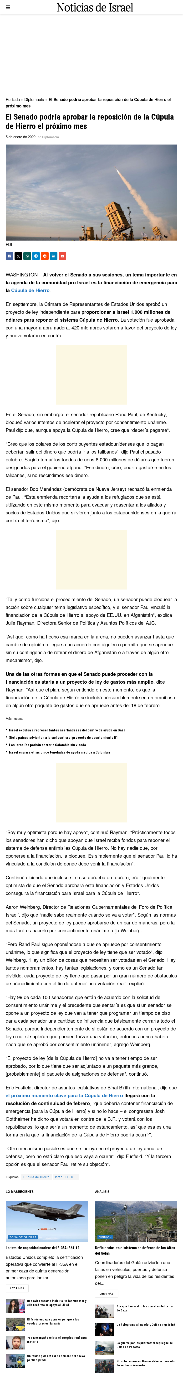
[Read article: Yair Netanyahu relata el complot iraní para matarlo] (15, 1342)
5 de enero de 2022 (21, 136)
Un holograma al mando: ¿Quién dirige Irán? (146, 1324)
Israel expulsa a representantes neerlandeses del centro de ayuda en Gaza (67, 730)
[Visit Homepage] (95, 7)
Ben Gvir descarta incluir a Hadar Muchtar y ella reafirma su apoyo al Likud (56, 1303)
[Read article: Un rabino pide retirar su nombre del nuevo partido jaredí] (15, 1361)
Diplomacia (34, 99)
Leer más (19, 1288)
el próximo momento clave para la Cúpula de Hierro (64, 1095)
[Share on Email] (62, 256)
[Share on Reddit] (45, 256)
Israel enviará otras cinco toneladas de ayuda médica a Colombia (59, 752)
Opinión (105, 1237)
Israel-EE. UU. (66, 1177)
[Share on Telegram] (36, 256)
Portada (13, 99)
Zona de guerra (23, 1237)
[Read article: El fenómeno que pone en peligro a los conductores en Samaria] (15, 1324)
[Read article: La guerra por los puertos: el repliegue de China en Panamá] (104, 1348)
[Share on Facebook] (9, 256)
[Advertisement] (91, 54)
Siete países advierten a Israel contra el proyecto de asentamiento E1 (63, 737)
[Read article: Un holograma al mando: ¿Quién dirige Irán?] (104, 1329)
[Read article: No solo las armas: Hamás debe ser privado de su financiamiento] (104, 1366)
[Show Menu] (8, 7)
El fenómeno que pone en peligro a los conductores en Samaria (53, 1321)
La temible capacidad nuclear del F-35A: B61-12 (42, 1248)
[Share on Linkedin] (53, 256)
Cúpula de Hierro (30, 290)
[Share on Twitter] (18, 256)
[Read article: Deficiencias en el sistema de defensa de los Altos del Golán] (136, 1221)
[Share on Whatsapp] (27, 256)
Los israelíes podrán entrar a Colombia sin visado (47, 745)
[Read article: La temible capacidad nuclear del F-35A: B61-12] (47, 1221)
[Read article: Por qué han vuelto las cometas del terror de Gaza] (104, 1311)
